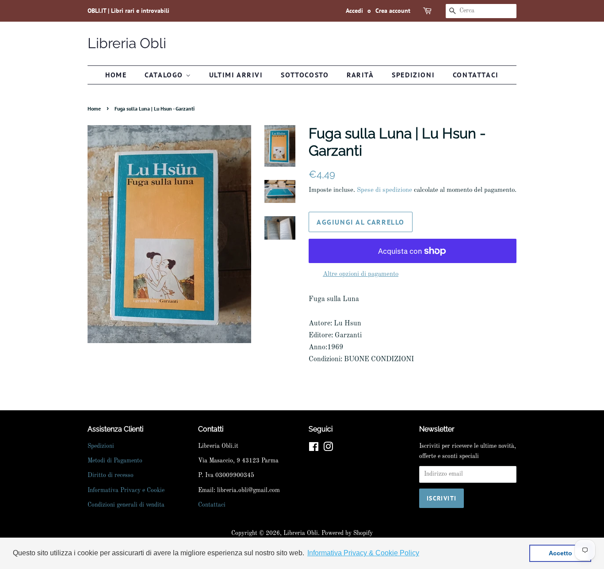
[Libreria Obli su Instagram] (328, 449)
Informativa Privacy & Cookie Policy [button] (363, 553)
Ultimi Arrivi (236, 74)
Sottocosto (305, 74)
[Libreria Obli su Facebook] (314, 449)
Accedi (354, 11)
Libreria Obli (127, 43)
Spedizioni (413, 74)
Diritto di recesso (111, 475)
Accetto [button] (560, 553)
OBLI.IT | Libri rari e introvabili (128, 11)
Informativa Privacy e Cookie (126, 490)
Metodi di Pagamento (115, 461)
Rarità (360, 74)
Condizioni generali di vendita (126, 505)
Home (115, 74)
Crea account (392, 11)
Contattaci (476, 74)
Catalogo (165, 74)
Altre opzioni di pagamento (360, 274)
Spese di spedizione (384, 190)
